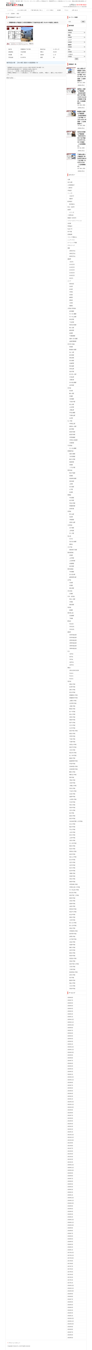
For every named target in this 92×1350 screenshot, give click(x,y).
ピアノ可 (71, 212)
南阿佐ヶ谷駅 (72, 426)
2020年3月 (70, 1189)
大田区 (71, 303)
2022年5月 (70, 1121)
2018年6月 (70, 1236)
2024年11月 (71, 1049)
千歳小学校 (72, 739)
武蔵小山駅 (72, 522)
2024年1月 (70, 1074)
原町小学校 (72, 689)
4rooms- (71, 678)
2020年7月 (70, 1178)
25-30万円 (72, 272)
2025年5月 (70, 1036)
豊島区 (71, 300)
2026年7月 (70, 1000)
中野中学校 (72, 736)
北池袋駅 (71, 615)
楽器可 (69, 209)
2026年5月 (70, 1005)
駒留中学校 (72, 980)
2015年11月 (71, 1321)
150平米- (71, 665)
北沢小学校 (72, 862)
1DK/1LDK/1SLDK (74, 670)
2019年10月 (71, 1203)
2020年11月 (71, 1167)
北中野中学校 (72, 703)
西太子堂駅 (72, 473)
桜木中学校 (72, 854)
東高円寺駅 (72, 432)
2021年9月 (70, 1143)
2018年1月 (70, 1250)
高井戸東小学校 (73, 730)
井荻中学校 (72, 988)
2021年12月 (71, 1134)
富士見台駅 (72, 574)
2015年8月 (70, 1329)
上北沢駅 (71, 407)
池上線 (69, 536)
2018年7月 (70, 1233)
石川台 (71, 538)
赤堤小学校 (72, 928)
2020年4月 (70, 1186)
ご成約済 (70, 187)
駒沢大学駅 (72, 459)
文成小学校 (72, 794)
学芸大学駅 (72, 503)
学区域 (69, 681)
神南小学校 (72, 684)
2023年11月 (71, 1080)
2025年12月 (71, 1019)
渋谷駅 (71, 582)
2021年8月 (70, 1145)
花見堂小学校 (72, 958)
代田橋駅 (71, 399)
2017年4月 (70, 1274)
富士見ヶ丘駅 (72, 374)
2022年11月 (71, 1104)
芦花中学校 (72, 763)
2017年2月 (70, 1280)
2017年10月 (71, 1258)
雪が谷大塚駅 (72, 541)
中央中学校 (72, 802)
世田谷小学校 (72, 851)
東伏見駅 (71, 566)
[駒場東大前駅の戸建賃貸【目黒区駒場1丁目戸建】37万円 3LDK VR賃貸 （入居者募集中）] (71, 114)
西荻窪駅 (71, 604)
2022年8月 (70, 1112)
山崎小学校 (72, 906)
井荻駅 (71, 555)
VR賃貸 (70, 190)
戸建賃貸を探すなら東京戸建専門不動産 (14, 9)
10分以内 (71, 626)
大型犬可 (71, 196)
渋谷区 (71, 286)
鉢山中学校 (72, 914)
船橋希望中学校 (73, 761)
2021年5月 (70, 1154)
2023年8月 (70, 1082)
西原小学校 (72, 846)
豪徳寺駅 (71, 330)
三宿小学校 (72, 966)
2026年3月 (70, 1011)
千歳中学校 (72, 741)
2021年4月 (70, 1156)
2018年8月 (70, 1230)
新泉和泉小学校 (73, 972)
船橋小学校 (72, 758)
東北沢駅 (71, 319)
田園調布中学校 (73, 698)
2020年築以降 (73, 634)
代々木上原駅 (72, 316)
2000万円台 (72, 251)
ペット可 (70, 193)
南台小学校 (72, 714)
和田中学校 (72, 881)
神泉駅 (71, 346)
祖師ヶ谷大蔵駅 (73, 338)
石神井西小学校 (73, 766)
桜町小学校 (72, 947)
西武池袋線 (70, 569)
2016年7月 (70, 1299)
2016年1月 (70, 1315)
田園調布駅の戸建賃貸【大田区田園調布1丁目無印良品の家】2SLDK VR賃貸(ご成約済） (34, 22)
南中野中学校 (72, 933)
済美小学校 (72, 879)
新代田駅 (71, 355)
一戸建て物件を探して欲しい (36, 10)
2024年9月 (70, 1055)
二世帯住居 (70, 215)
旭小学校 (71, 977)
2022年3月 (70, 1126)
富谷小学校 (72, 835)
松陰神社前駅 (72, 478)
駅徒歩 (69, 621)
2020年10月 (71, 1170)
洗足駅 (71, 517)
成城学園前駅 (72, 341)
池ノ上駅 (71, 352)
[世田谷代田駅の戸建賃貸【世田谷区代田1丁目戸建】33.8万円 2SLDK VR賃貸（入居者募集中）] (71, 134)
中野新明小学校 (73, 931)
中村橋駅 (71, 571)
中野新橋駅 (72, 437)
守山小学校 (72, 829)
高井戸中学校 (72, 747)
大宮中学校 (72, 920)
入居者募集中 (71, 185)
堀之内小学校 (72, 752)
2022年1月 (70, 1132)
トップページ (10, 10)
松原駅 (71, 492)
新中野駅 (71, 429)
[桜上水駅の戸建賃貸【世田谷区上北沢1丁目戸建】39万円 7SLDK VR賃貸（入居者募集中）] (71, 71)
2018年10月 (71, 1225)
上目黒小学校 (72, 799)
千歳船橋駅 (72, 335)
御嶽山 (71, 544)
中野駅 (71, 602)
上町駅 (71, 484)
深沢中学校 (72, 950)
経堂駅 (71, 333)
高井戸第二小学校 (74, 895)
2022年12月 (71, 1101)
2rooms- (71, 673)
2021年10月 (71, 1140)
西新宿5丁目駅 (73, 549)
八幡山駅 (71, 410)
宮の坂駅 (71, 486)
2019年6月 (70, 1208)
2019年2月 (70, 1217)
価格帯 (69, 259)
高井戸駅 (71, 371)
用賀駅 (71, 464)
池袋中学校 (72, 796)
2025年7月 (70, 1030)
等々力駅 (71, 533)
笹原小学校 (72, 788)
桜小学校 (71, 813)
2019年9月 (70, 1206)
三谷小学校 (72, 986)
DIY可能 (70, 231)
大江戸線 (70, 547)
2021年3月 (70, 1159)
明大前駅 (71, 360)
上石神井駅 (72, 560)
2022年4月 (70, 1123)
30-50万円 (72, 275)
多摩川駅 (71, 508)
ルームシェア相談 (72, 242)
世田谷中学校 (72, 909)
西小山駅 (71, 514)
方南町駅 (71, 442)
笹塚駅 (71, 396)
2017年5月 (70, 1271)
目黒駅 (71, 585)
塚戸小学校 (72, 722)
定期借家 (70, 234)
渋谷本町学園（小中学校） (76, 821)
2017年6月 (70, 1269)
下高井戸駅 (72, 401)
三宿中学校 (72, 969)
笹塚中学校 (72, 876)
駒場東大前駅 (72, 349)
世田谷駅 (71, 481)
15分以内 (71, 629)
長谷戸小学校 (72, 911)
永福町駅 (71, 363)
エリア (69, 281)
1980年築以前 (73, 648)
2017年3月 (70, 1277)
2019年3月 (70, 1214)
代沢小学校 (72, 810)
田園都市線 (70, 451)
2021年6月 (70, 1151)
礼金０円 (70, 229)
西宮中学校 (72, 898)
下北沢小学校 (72, 791)
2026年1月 (70, 1016)
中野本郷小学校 (73, 884)
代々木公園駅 (72, 448)
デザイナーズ (71, 245)
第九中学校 (72, 692)
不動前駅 (71, 519)
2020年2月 (70, 1192)
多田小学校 (72, 975)
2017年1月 (70, 1282)
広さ (69, 651)
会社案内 (59, 10)
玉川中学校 (72, 728)
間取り (69, 667)
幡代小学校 (72, 772)
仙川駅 (71, 418)
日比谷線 (70, 591)
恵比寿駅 (71, 588)
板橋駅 (71, 610)
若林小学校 (72, 917)
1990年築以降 (73, 643)
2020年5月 (70, 1184)
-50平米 (71, 654)
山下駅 (71, 489)
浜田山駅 (71, 368)
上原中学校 (72, 837)
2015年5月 (70, 1337)
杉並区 (71, 289)
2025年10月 (71, 1025)
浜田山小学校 (72, 744)
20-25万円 (72, 270)
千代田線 (70, 445)
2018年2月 (70, 1247)
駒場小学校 (72, 708)
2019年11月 (71, 1200)
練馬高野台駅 (72, 577)
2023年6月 (70, 1088)
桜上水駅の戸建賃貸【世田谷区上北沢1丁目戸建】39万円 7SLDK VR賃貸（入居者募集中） (81, 74)
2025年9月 (70, 1027)
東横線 (69, 495)
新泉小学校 (72, 953)
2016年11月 (71, 1288)
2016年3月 (70, 1310)
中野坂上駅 (72, 423)
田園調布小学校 (73, 695)
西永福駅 (71, 366)
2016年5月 (70, 1304)
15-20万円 (72, 267)
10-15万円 (72, 264)
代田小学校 (72, 840)
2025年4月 (70, 1038)
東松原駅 (71, 357)
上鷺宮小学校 (72, 700)
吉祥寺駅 (71, 385)
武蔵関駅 (71, 563)
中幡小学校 (72, 873)
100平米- (71, 662)
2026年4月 (70, 1008)
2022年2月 (70, 1129)
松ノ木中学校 (72, 755)
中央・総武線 (71, 596)
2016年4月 (70, 1307)
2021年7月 (70, 1148)
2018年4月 (70, 1241)
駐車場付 (70, 201)
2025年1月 (70, 1044)
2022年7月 (70, 1115)
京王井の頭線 (71, 344)
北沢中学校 (72, 865)
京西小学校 (72, 717)
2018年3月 (70, 1244)
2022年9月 (70, 1110)
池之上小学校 (72, 857)
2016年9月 (70, 1293)
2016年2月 (70, 1313)
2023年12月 (71, 1077)
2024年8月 (70, 1058)
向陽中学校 (72, 944)
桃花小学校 (72, 733)
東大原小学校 (72, 892)
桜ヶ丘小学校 (72, 922)
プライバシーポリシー (14, 1343)
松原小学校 (72, 848)
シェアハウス (71, 240)
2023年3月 (70, 1096)
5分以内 (71, 624)
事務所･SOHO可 (72, 218)
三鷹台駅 (71, 379)
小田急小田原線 (72, 308)
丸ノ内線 (70, 421)
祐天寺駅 (71, 500)
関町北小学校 (72, 774)
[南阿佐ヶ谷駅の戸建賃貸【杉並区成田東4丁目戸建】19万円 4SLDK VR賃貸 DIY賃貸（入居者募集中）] (71, 91)
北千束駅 (71, 527)
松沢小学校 (72, 868)
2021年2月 (70, 1162)
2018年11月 (71, 1222)
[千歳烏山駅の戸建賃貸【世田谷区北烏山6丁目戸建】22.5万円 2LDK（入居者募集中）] (71, 156)
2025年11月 (71, 1022)
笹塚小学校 (72, 961)
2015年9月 (70, 1326)
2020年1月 (70, 1195)
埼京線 (69, 607)
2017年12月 (71, 1252)
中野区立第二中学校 (74, 887)
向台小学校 (72, 824)
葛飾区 (71, 305)
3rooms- (71, 676)
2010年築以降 (73, 637)
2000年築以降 (73, 640)
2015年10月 (71, 1324)
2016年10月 (71, 1291)
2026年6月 (70, 1003)
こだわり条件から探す (22, 10)
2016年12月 (71, 1285)
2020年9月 (70, 1173)
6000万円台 (72, 256)
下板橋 (71, 618)
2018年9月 (70, 1228)
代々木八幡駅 (72, 314)
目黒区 (71, 294)
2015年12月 (71, 1318)
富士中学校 (72, 859)
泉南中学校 (72, 903)
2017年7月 (70, 1266)
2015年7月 (70, 1332)
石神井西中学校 (73, 769)
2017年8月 (70, 1263)
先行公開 (70, 182)
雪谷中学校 (72, 807)
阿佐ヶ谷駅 (72, 599)
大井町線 (70, 525)
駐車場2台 (72, 204)
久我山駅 (71, 377)
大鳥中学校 (72, 783)
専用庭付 (70, 226)
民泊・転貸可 (71, 207)
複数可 (71, 198)
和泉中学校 (72, 955)
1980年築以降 (73, 645)
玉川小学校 (72, 725)
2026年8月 (70, 997)
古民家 (69, 223)
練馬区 (71, 297)
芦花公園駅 (72, 412)
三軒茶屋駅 (72, 456)
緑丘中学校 (72, 818)
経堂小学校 (72, 815)
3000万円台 (72, 253)
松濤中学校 (72, 687)
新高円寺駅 (72, 434)
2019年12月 (71, 1197)
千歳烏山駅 (72, 415)
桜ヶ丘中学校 (72, 925)
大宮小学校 (72, 750)
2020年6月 (70, 1181)
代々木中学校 (72, 843)
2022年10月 (71, 1107)
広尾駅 (71, 593)
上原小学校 (72, 832)
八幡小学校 (72, 706)
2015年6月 (70, 1335)
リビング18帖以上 (72, 237)
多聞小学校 (72, 936)
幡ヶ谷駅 (71, 393)
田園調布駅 (72, 506)
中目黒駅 (71, 497)
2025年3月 (70, 1041)
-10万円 (71, 261)
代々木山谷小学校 (74, 889)
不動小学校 (72, 780)
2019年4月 (70, 1211)
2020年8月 (70, 1175)
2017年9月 (70, 1261)
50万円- (71, 278)
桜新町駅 (71, 462)
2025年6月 (70, 1033)
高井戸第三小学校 (74, 964)
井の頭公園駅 (72, 382)
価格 (69, 248)
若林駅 (71, 475)
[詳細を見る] (81, 85)
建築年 (69, 632)
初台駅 (71, 390)
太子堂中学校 (72, 939)
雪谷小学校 (72, 805)
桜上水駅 (71, 404)
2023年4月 (70, 1093)
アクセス (66, 10)
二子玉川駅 (72, 467)
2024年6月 (70, 1063)
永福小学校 (72, 942)
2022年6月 (70, 1118)
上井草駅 (71, 558)
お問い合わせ (75, 10)
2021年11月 (71, 1137)
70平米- (71, 659)
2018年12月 (71, 1219)
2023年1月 (70, 1099)
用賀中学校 (72, 719)
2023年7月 (70, 1085)
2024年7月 (70, 1060)
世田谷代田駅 (72, 325)
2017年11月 (71, 1255)
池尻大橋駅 (72, 453)
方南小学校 (72, 900)
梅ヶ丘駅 (71, 327)
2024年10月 (71, 1052)
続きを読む (11, 78)
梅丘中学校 (72, 826)
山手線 (69, 580)
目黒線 (69, 511)
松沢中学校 (72, 870)
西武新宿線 (70, 552)
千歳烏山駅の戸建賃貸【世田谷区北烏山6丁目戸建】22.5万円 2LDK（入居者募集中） (81, 160)
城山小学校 (72, 983)
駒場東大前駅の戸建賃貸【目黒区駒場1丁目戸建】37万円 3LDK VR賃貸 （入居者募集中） (81, 117)
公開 (69, 179)
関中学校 (71, 777)
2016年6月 (70, 1302)
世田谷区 (71, 283)
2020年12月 (71, 1164)
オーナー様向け (50, 10)
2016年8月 (70, 1296)
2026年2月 (70, 1014)
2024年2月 (70, 1071)
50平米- (71, 656)
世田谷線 (70, 470)
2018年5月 (70, 1239)
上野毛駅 (71, 530)
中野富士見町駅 (73, 440)
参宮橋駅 (71, 311)
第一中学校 (72, 711)
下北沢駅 (71, 322)
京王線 (69, 388)
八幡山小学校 (72, 785)
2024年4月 (70, 1066)
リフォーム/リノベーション (75, 220)
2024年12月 (71, 1047)
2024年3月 (70, 1069)
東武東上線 (70, 613)
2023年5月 (70, 1090)
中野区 (71, 292)
